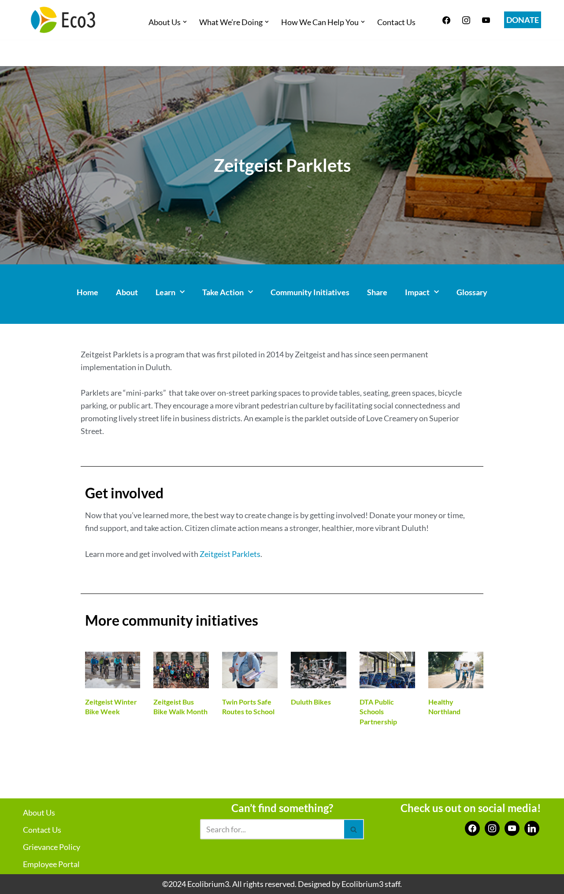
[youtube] (486, 19)
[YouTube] (512, 827)
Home (87, 292)
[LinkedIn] (531, 827)
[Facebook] (446, 19)
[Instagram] (466, 19)
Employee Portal (51, 864)
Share (377, 292)
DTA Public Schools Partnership (378, 711)
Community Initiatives (310, 292)
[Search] (354, 829)
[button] (185, 22)
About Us (39, 812)
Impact (417, 292)
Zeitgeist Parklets (230, 554)
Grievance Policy (51, 847)
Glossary (471, 292)
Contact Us (396, 22)
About (127, 292)
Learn (165, 292)
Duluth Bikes (311, 701)
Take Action (223, 292)
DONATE (522, 20)
